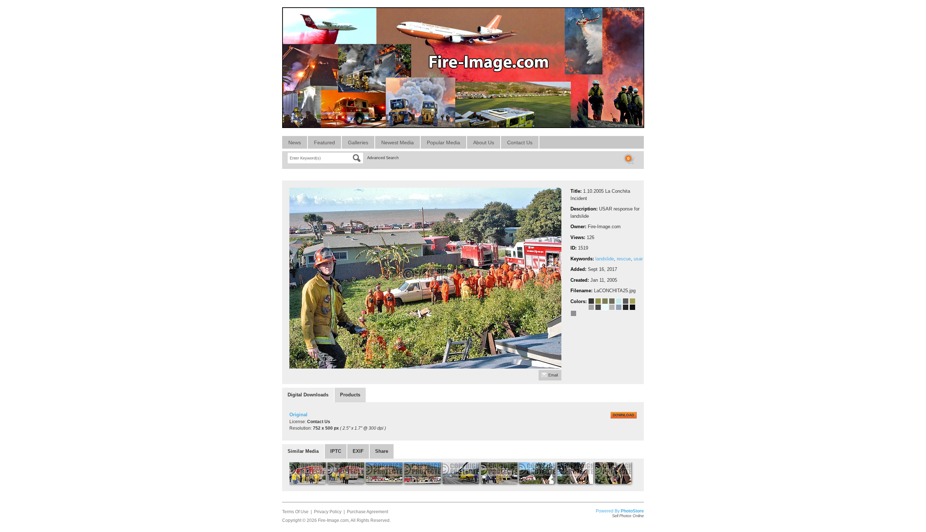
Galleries (358, 142)
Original (298, 414)
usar (638, 258)
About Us (483, 142)
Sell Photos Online (628, 516)
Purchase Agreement (367, 511)
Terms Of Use (295, 511)
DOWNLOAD (623, 415)
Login (596, 9)
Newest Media (397, 142)
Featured (324, 142)
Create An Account (626, 9)
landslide (604, 258)
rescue (624, 258)
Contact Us (519, 142)
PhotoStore (632, 511)
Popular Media (443, 142)
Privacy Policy (327, 511)
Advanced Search (383, 158)
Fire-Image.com (333, 520)
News (294, 142)
